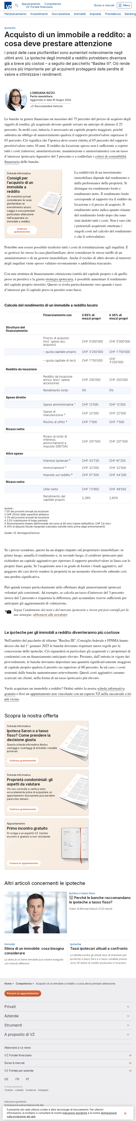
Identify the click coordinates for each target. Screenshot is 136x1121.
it (27, 1079)
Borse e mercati (104, 5)
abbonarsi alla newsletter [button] (50, 614)
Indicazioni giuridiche (15, 1101)
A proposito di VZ (19, 1034)
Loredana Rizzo (42, 93)
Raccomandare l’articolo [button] (49, 106)
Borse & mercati (14, 1063)
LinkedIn (19, 1090)
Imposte (95, 14)
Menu (126, 5)
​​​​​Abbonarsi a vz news (17, 1047)
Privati (10, 1006)
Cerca (16, 5)
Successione (61, 14)
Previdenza (113, 14)
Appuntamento (31, 4)
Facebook (31, 1090)
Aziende (11, 1016)
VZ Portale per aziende (24, 1071)
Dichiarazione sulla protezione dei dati (24, 1105)
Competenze (52, 4)
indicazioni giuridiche (75, 1112)
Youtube (8, 1090)
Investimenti (39, 14)
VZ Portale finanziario (39, 7)
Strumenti (13, 1025)
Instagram (43, 1090)
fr (17, 1079)
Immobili (80, 14)
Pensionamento (15, 14)
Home (8, 983)
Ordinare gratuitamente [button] (25, 230)
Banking (130, 14)
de (6, 1079)
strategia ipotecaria (59, 279)
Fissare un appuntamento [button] (25, 864)
